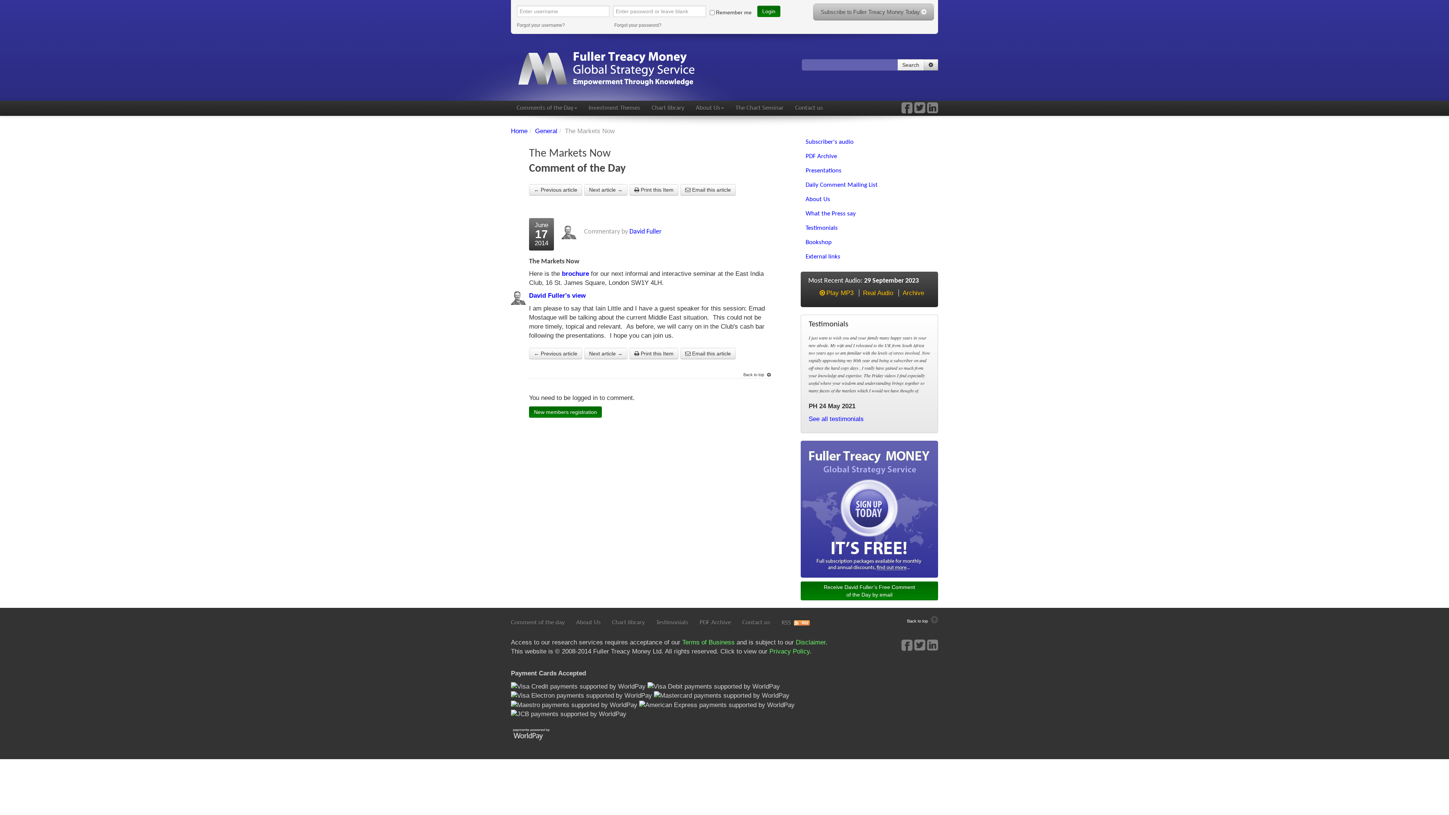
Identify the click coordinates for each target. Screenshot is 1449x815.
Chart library (668, 108)
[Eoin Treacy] (932, 110)
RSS (786, 623)
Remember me (734, 12)
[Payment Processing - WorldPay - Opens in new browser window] (537, 733)
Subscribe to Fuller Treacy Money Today (871, 12)
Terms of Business (708, 642)
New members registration (565, 412)
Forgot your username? (541, 25)
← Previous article (555, 190)
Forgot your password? (637, 25)
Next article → (606, 190)
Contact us (809, 108)
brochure (575, 273)
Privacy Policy (789, 651)
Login (768, 11)
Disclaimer (811, 642)
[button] (931, 65)
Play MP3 (840, 293)
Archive (913, 293)
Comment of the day (538, 623)
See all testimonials (836, 419)
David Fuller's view (557, 295)
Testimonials (672, 623)
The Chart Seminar (759, 108)
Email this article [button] (711, 190)
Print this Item (656, 190)
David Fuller (645, 231)
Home (519, 131)
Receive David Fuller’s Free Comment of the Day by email (869, 591)
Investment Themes (614, 108)
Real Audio (878, 293)
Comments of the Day (545, 108)
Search (910, 65)
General (546, 131)
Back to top (754, 374)
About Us (708, 108)
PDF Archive (715, 623)
